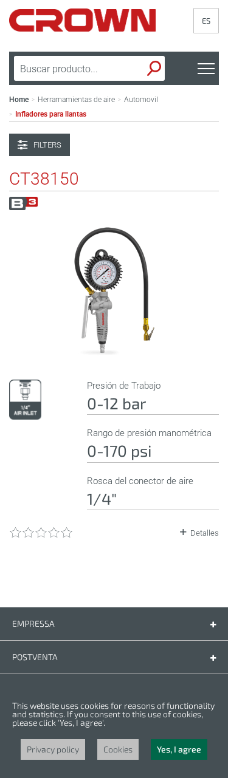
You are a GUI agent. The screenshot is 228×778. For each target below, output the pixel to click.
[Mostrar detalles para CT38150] (114, 355)
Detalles (204, 532)
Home (19, 99)
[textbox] (70, 68)
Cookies (118, 749)
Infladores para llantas (50, 114)
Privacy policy (53, 749)
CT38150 (44, 179)
